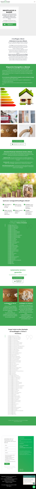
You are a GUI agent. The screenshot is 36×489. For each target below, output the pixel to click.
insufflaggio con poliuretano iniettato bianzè (15, 348)
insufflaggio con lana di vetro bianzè (14, 339)
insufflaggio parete (11, 255)
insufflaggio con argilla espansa (13, 227)
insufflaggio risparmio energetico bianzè (14, 367)
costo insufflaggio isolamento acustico (14, 400)
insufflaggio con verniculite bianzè (13, 350)
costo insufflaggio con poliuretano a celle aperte (16, 385)
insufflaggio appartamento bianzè (13, 335)
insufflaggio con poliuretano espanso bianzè (15, 347)
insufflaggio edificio (11, 244)
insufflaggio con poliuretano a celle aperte (15, 235)
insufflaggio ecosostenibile (12, 243)
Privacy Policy (10, 468)
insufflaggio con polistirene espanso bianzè (15, 342)
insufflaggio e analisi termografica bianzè (14, 352)
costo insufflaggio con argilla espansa (14, 377)
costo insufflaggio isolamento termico (14, 401)
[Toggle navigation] (34, 1)
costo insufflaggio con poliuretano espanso (15, 386)
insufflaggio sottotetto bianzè (13, 369)
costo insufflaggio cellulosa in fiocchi (14, 376)
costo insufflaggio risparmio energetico (14, 407)
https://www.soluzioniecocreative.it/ (9, 481)
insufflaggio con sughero (12, 238)
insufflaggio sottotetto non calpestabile (14, 260)
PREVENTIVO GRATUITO (10, 24)
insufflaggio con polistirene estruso (14, 232)
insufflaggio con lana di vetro (13, 228)
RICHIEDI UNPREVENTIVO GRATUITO (19, 281)
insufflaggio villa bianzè (12, 373)
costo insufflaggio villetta (12, 414)
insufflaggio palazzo (11, 254)
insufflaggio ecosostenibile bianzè (13, 354)
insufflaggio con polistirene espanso (14, 231)
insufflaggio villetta (11, 263)
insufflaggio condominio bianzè (13, 351)
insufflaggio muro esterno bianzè (13, 364)
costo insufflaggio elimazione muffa (14, 395)
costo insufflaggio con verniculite (13, 390)
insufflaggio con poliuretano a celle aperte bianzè (16, 346)
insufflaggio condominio (12, 240)
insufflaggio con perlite (11, 229)
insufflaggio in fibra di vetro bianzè (14, 358)
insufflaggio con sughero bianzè (13, 349)
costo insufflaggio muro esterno (13, 403)
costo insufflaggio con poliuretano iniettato (15, 388)
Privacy (7, 482)
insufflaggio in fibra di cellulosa (13, 246)
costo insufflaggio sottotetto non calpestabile (15, 410)
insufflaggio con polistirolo (12, 234)
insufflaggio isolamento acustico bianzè (14, 360)
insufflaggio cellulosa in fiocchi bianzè (14, 337)
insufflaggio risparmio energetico (13, 256)
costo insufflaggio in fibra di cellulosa (14, 397)
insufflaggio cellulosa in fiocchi (13, 226)
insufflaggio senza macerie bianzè (13, 368)
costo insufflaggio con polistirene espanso (15, 382)
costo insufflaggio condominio (13, 391)
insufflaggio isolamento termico (13, 251)
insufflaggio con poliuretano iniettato (14, 237)
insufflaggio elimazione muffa (13, 245)
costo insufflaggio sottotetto (12, 409)
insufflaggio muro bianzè (12, 363)
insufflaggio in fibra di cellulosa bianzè (14, 357)
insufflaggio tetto (11, 261)
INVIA (7, 463)
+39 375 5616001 (18, 141)
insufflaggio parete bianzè (12, 366)
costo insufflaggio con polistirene (13, 381)
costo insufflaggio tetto (12, 411)
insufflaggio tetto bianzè (12, 372)
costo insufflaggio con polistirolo (13, 384)
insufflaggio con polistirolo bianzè (13, 344)
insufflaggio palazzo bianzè (12, 365)
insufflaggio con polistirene (12, 230)
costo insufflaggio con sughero (13, 389)
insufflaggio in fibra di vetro (12, 247)
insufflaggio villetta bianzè (12, 374)
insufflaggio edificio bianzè (12, 355)
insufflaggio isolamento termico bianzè (14, 361)
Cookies (10, 482)
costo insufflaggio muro (12, 402)
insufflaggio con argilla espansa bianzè (14, 338)
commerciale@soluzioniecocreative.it (10, 478)
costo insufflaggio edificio (12, 394)
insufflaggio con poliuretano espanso (14, 236)
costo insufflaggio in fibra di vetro (13, 398)
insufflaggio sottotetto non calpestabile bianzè (15, 371)
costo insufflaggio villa (11, 412)
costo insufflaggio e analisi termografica (14, 392)
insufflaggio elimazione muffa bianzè (14, 356)
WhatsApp (21, 446)
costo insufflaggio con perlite (13, 380)
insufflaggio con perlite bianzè (13, 340)
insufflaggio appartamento (12, 224)
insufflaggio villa (10, 262)
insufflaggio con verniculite (12, 239)
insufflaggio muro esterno (12, 253)
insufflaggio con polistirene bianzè (13, 341)
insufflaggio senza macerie (12, 257)
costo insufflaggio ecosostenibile (13, 393)
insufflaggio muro (11, 252)
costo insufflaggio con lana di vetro (14, 378)
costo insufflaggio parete (12, 406)
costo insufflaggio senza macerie (13, 408)
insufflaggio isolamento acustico (13, 249)
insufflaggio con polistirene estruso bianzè (15, 343)
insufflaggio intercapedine (12, 248)
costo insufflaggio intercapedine (13, 399)
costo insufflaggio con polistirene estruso (15, 383)
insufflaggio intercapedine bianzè (13, 359)
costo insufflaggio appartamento (13, 375)
